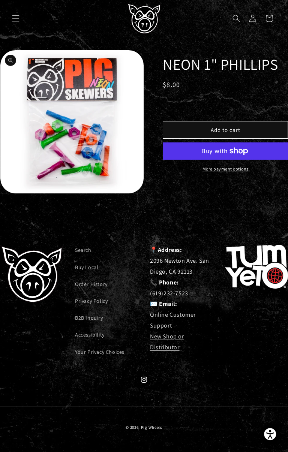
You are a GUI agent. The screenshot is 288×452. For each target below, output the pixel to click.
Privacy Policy (91, 301)
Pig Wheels (151, 427)
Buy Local (86, 267)
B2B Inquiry (89, 317)
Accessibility (90, 334)
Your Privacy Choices (99, 352)
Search (83, 250)
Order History (91, 284)
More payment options (225, 169)
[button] (16, 18)
